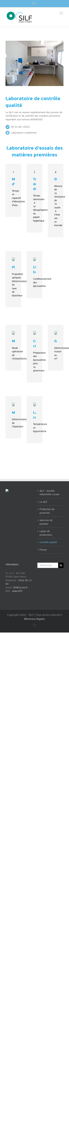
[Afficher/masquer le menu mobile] (61, 13)
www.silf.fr (17, 591)
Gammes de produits (46, 522)
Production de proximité (47, 511)
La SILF (43, 501)
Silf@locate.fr (20, 587)
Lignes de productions (46, 533)
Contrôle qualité (48, 542)
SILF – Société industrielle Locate (49, 492)
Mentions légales (34, 619)
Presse (43, 549)
